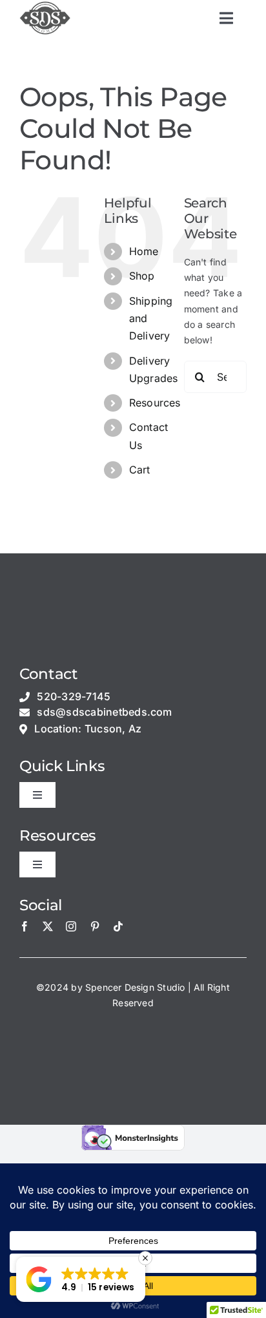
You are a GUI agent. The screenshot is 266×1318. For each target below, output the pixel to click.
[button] (80, 1279)
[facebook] (24, 926)
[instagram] (71, 926)
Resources (155, 402)
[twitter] (48, 926)
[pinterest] (95, 926)
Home (144, 251)
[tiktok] (118, 926)
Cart (139, 469)
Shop (142, 275)
